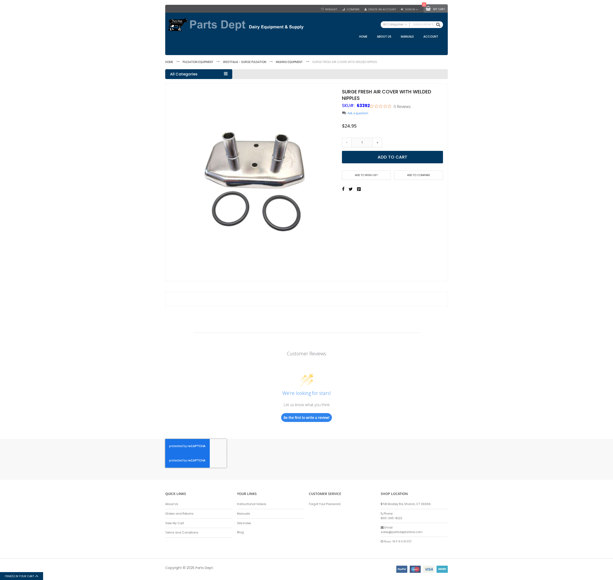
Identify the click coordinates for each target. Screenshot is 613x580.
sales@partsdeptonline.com (401, 532)
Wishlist (331, 9)
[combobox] (412, 24)
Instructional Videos (251, 504)
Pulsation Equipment (198, 62)
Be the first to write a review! (306, 417)
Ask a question (357, 113)
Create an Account (382, 9)
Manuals (243, 514)
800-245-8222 (391, 518)
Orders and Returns (179, 514)
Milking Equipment (289, 62)
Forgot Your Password (325, 504)
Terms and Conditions (181, 532)
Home (169, 62)
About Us (171, 504)
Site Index (244, 523)
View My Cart (174, 523)
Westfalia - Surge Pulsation (244, 62)
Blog (240, 532)
